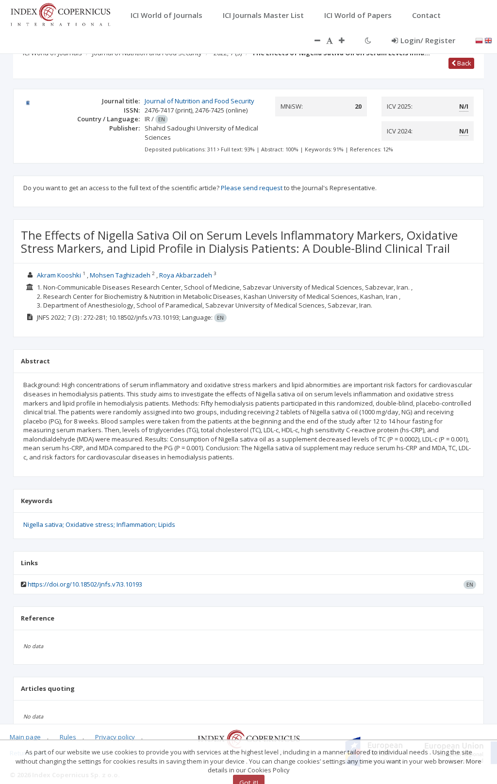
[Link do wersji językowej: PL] (479, 39)
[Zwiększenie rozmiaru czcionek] (346, 40)
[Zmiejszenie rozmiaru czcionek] (312, 40)
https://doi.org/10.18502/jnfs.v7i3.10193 (85, 584)
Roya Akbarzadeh (185, 275)
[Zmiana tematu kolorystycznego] (368, 40)
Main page (25, 737)
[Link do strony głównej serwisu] (60, 13)
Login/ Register (427, 40)
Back (463, 63)
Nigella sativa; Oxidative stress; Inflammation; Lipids (99, 524)
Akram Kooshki (59, 275)
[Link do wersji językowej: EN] (488, 39)
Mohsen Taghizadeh (120, 275)
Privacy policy (115, 737)
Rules (68, 737)
